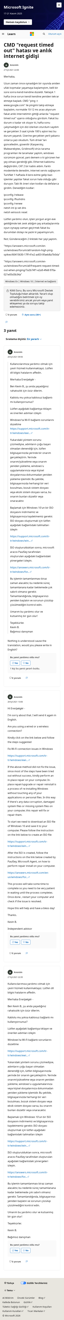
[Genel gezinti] (3, 34)
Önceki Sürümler (26, 1297)
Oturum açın (55, 33)
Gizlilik (27, 1302)
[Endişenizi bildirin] (6, 322)
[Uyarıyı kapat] (59, 4)
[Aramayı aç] (44, 34)
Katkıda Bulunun (11, 1302)
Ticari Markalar (35, 1311)
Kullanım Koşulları (42, 1306)
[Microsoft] (32, 34)
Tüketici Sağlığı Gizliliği (14, 1306)
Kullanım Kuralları (11, 1311)
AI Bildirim (8, 1297)
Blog (41, 1297)
